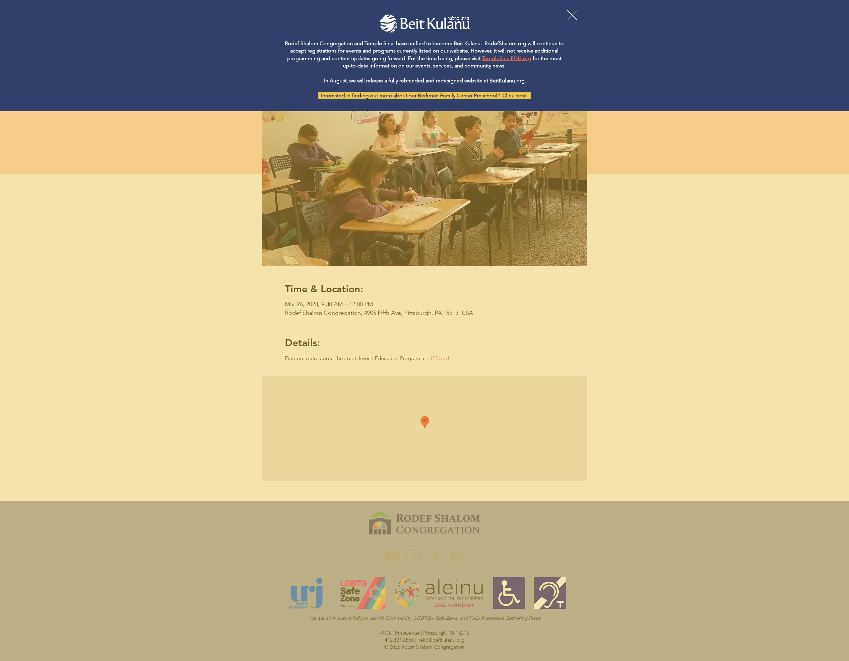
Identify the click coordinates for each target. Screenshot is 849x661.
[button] (572, 15)
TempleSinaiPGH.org (506, 58)
